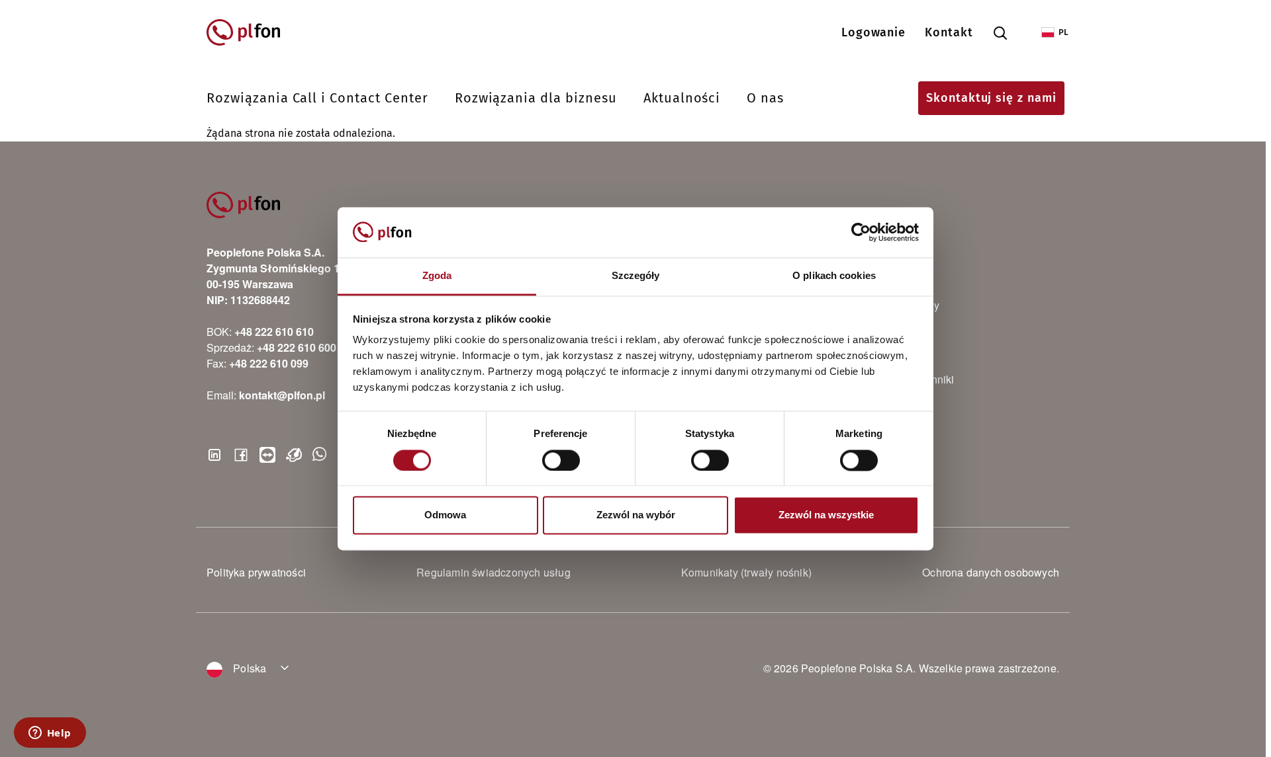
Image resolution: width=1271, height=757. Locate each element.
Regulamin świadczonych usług (493, 572)
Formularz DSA (891, 428)
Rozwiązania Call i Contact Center (317, 98)
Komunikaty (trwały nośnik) (746, 572)
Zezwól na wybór (635, 515)
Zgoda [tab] (437, 276)
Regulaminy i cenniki (904, 379)
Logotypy (876, 403)
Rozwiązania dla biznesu (536, 98)
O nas (765, 98)
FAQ (865, 354)
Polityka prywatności (256, 572)
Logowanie (873, 32)
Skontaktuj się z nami (991, 98)
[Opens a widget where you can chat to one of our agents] (49, 733)
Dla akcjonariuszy (897, 305)
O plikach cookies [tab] (834, 276)
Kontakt (949, 32)
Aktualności (682, 98)
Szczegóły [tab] (636, 276)
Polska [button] (248, 668)
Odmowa (445, 515)
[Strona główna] (250, 32)
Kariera (872, 329)
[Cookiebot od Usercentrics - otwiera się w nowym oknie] (861, 232)
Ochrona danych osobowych (990, 572)
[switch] (561, 460)
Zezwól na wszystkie (826, 515)
